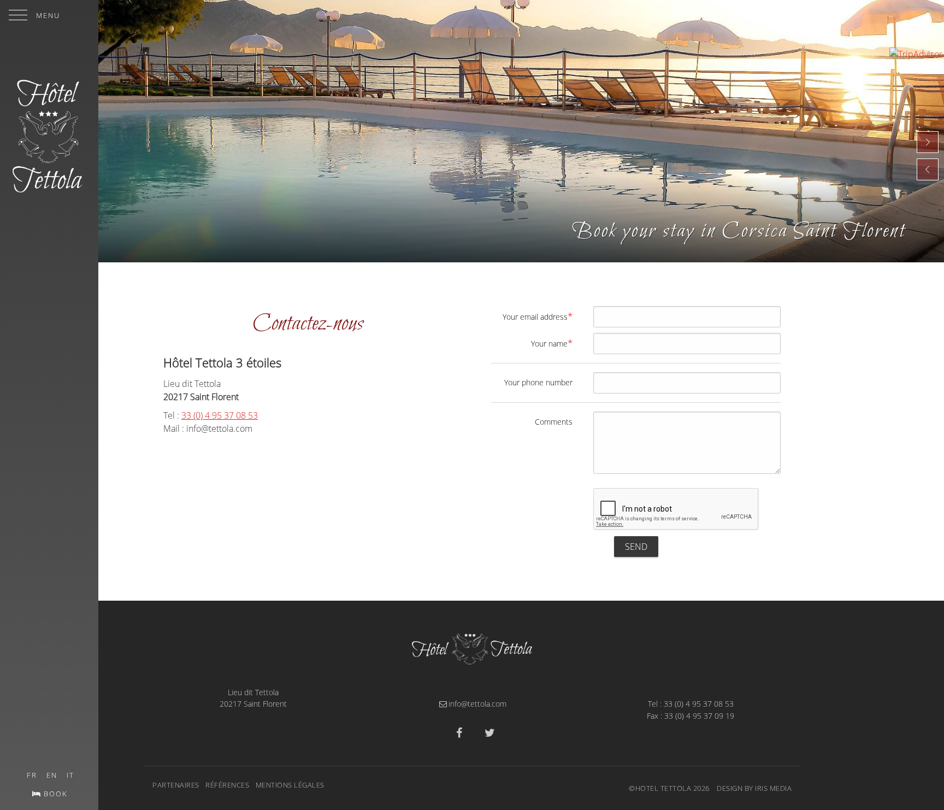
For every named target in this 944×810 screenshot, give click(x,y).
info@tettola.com (477, 704)
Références (227, 785)
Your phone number (538, 382)
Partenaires (175, 785)
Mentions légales (290, 785)
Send (636, 547)
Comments (554, 421)
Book (56, 794)
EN (51, 775)
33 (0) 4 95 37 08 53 (219, 415)
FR (32, 775)
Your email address (538, 316)
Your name (552, 343)
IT (70, 775)
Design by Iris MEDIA (754, 788)
